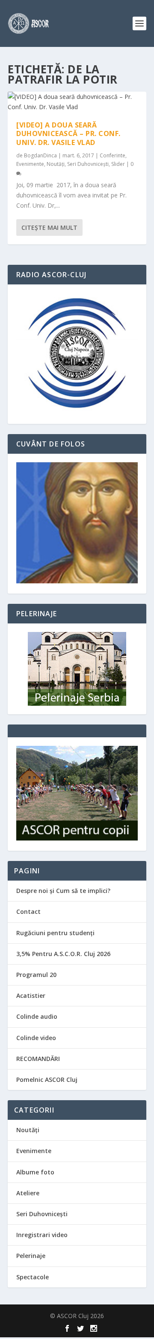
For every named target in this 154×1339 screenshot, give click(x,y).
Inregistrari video (42, 1235)
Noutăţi (56, 164)
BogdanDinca (40, 155)
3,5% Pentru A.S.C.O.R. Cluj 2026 (63, 954)
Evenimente (30, 164)
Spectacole (32, 1277)
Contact (28, 911)
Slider (118, 164)
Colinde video (36, 1038)
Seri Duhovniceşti (88, 164)
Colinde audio (36, 1016)
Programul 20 (36, 975)
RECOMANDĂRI (38, 1059)
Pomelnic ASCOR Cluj (46, 1079)
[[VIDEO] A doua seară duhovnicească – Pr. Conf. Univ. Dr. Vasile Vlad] (77, 102)
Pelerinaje (30, 1256)
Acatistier (30, 995)
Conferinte (112, 155)
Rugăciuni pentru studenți (55, 933)
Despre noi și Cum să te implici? (63, 891)
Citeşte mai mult (49, 227)
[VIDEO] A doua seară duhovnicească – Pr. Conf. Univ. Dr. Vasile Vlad (68, 134)
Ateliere (27, 1193)
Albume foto (35, 1172)
